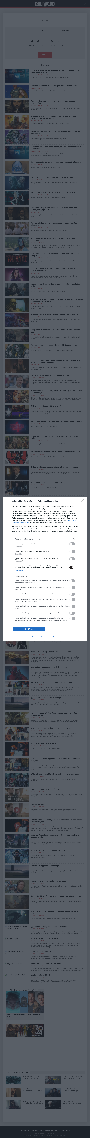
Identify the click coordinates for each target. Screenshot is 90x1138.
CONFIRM (29, 629)
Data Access (45, 637)
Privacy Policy (57, 637)
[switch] (72, 543)
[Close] (83, 501)
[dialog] (45, 569)
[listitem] (45, 539)
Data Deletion (32, 637)
